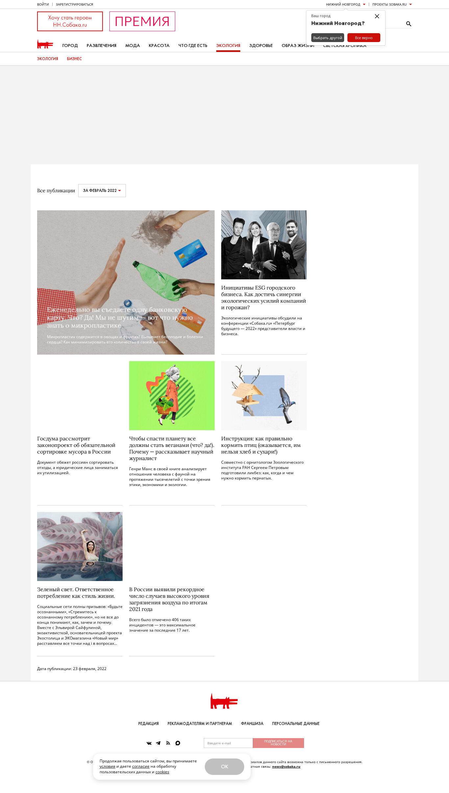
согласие (141, 766)
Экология (228, 45)
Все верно (364, 37)
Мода (132, 45)
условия (107, 766)
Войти (43, 4)
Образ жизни (298, 45)
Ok (224, 766)
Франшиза (252, 723)
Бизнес (74, 59)
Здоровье (261, 45)
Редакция (148, 723)
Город (70, 45)
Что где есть (192, 45)
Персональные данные (295, 723)
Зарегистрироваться (74, 4)
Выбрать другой (327, 37)
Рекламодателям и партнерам (200, 723)
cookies (162, 772)
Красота (159, 45)
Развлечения (101, 45)
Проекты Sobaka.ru (389, 4)
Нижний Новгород (343, 4)
